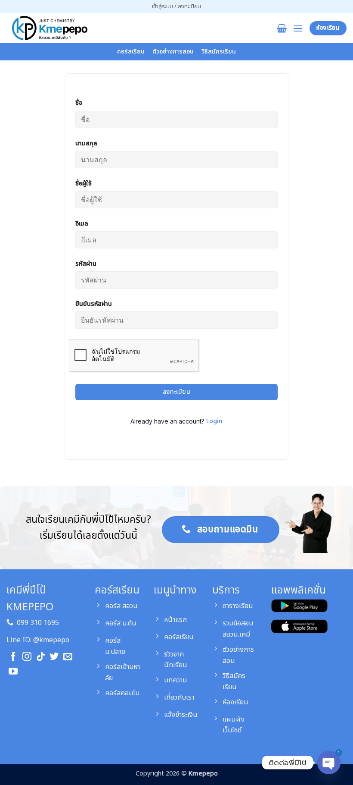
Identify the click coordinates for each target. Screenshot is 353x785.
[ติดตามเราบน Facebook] (13, 657)
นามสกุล (86, 143)
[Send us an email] (67, 657)
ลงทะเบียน (176, 391)
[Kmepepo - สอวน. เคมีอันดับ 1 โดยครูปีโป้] (49, 28)
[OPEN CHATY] (329, 759)
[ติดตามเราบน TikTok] (40, 657)
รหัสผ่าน (85, 263)
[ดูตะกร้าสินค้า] (282, 28)
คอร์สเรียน (131, 51)
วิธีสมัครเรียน (218, 51)
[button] (176, 6)
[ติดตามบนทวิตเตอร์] (54, 657)
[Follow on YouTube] (13, 672)
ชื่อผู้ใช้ (83, 183)
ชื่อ (78, 102)
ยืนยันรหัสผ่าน (93, 303)
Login (214, 421)
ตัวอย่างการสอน (173, 51)
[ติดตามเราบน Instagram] (26, 657)
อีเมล (81, 223)
